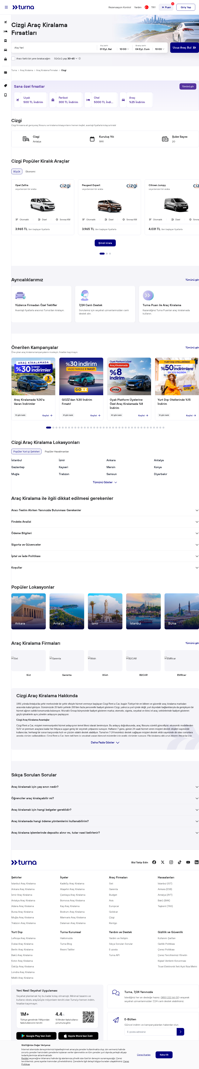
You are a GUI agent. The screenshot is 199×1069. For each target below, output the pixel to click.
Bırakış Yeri (101, 47)
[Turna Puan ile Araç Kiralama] (169, 304)
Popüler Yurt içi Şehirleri (26, 451)
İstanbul (16, 460)
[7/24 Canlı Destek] (105, 304)
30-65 (71, 58)
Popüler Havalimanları (57, 451)
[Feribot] (5, 59)
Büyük (16, 171)
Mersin (111, 467)
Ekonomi (30, 171)
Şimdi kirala (105, 243)
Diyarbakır (160, 474)
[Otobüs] (5, 41)
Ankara (111, 460)
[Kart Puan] (5, 73)
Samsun (112, 474)
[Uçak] (5, 22)
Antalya (159, 460)
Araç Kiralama (26, 70)
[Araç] (5, 50)
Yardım (138, 7)
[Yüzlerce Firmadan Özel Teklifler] (41, 304)
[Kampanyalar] (5, 86)
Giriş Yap (186, 7)
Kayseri (63, 467)
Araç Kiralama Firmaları (47, 70)
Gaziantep (18, 467)
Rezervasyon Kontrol (120, 7)
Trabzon (64, 474)
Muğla (15, 474)
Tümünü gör (188, 86)
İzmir (62, 460)
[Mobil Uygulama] (5, 95)
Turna (14, 70)
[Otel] (5, 32)
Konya (158, 467)
